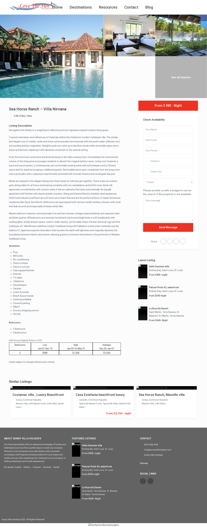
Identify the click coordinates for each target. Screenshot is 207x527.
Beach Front (124, 403)
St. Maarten (112, 491)
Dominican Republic (32, 400)
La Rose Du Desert (158, 308)
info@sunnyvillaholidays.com (157, 450)
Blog (149, 7)
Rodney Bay (155, 270)
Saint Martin (155, 312)
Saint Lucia (167, 270)
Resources (108, 7)
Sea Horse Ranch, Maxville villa (162, 395)
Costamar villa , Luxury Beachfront (38, 395)
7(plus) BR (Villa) (110, 403)
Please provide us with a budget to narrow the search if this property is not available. (167, 192)
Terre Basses (169, 312)
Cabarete (83, 400)
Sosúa (19, 400)
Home (57, 7)
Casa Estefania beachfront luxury (100, 395)
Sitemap (144, 463)
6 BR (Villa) (52, 403)
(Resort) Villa (22, 403)
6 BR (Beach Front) (37, 403)
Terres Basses (176, 315)
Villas (29, 115)
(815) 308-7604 (151, 444)
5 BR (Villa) (19, 115)
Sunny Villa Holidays (153, 455)
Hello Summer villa (159, 266)
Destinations (81, 7)
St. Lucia (178, 270)
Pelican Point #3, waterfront (164, 287)
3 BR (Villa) (160, 403)
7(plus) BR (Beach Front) (90, 403)
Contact (131, 7)
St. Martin (164, 315)
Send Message (168, 227)
